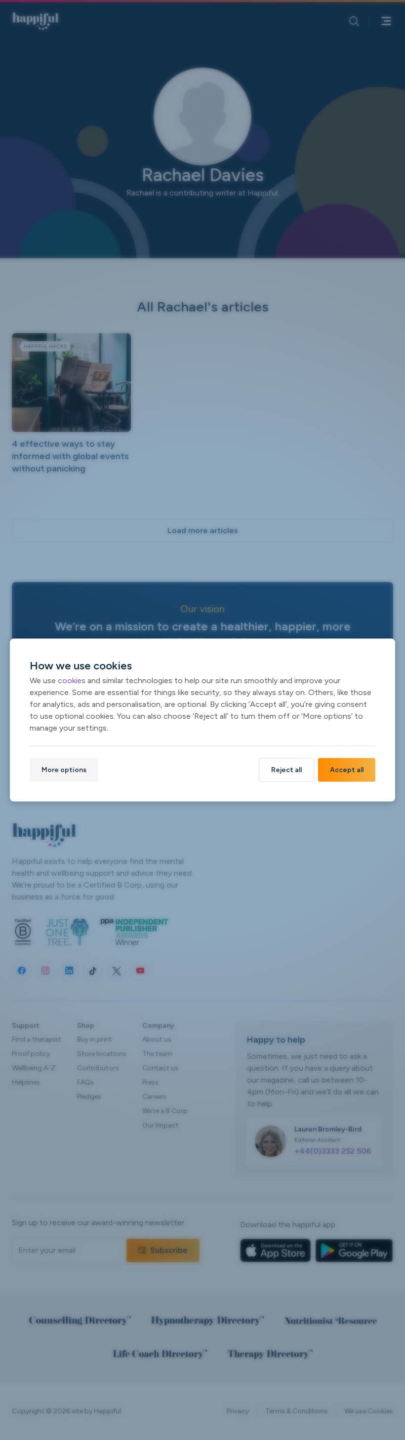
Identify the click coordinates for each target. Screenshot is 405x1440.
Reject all (286, 770)
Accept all (347, 770)
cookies (71, 680)
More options (63, 770)
